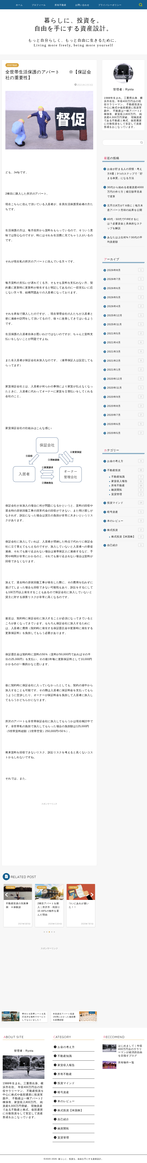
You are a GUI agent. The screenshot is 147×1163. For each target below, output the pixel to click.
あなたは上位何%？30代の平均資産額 (124, 239)
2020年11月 (124, 387)
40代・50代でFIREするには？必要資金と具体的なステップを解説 (124, 224)
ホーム (19, 5)
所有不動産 (60, 5)
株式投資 (124, 530)
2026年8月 (124, 270)
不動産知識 (126, 476)
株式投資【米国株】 (126, 536)
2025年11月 (124, 324)
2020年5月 (124, 433)
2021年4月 (124, 342)
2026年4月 (124, 306)
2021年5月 (124, 333)
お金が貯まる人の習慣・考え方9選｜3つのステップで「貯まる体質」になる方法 (125, 174)
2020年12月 (124, 378)
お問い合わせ (82, 5)
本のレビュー (124, 521)
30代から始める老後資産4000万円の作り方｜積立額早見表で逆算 (125, 192)
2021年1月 (124, 369)
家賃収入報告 (126, 481)
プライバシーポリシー (110, 5)
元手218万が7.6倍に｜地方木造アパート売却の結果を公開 (125, 208)
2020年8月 (124, 406)
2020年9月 (124, 397)
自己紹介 (124, 545)
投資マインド (124, 502)
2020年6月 (124, 424)
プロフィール (39, 5)
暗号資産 (124, 512)
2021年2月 (124, 360)
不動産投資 (124, 470)
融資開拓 (126, 489)
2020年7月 (124, 415)
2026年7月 (124, 279)
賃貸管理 (126, 494)
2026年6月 (124, 288)
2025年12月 (124, 315)
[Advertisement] (49, 832)
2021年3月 (124, 351)
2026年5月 (124, 297)
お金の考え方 (124, 461)
